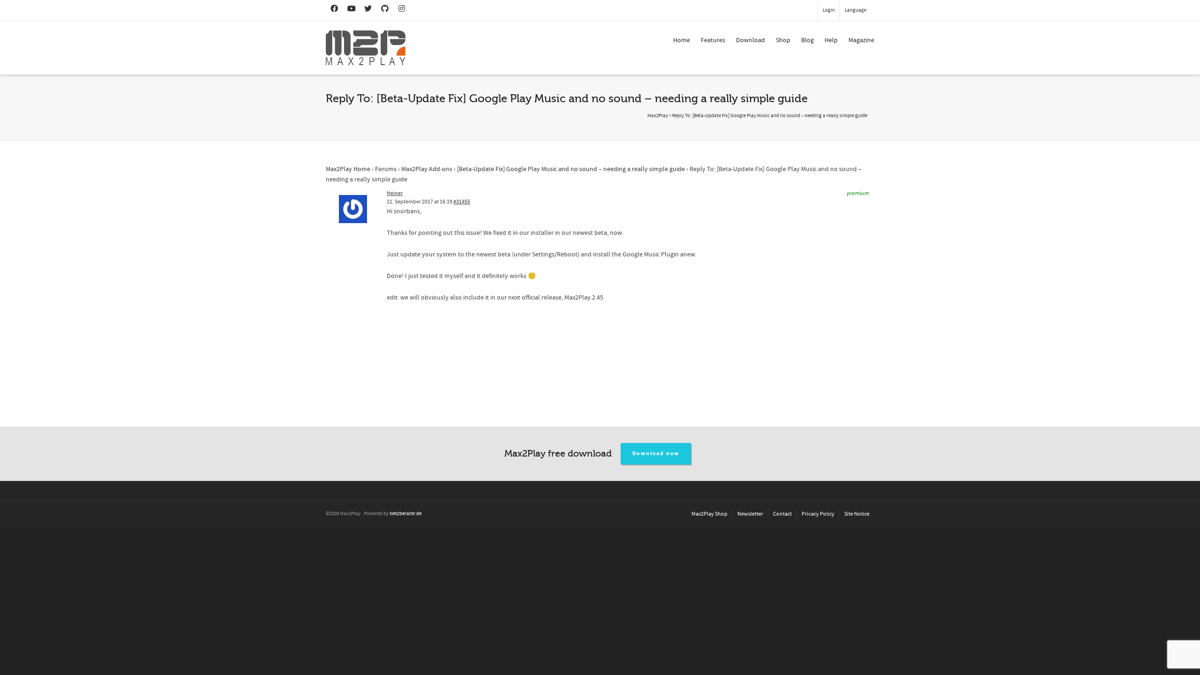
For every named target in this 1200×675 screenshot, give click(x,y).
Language (855, 10)
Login (829, 10)
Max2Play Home (348, 169)
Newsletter (750, 514)
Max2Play (657, 115)
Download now (656, 454)
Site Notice (857, 514)
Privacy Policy (818, 514)
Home (681, 40)
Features (713, 40)
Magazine (861, 40)
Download (750, 40)
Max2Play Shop (709, 514)
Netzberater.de (405, 513)
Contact (782, 514)
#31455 (461, 201)
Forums (386, 169)
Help (831, 40)
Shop (783, 40)
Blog (807, 40)
